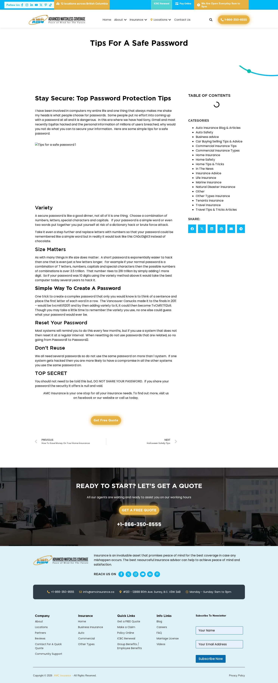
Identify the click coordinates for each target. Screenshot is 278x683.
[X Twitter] (128, 574)
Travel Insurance (208, 205)
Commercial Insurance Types (218, 150)
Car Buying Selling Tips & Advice (219, 141)
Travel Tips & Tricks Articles (216, 209)
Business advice (207, 137)
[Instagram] (135, 574)
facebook (85, 398)
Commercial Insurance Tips (216, 146)
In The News (205, 169)
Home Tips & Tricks (210, 164)
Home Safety (205, 159)
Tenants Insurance (210, 200)
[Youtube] (143, 574)
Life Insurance (206, 178)
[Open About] (125, 20)
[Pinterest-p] (157, 574)
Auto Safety (204, 132)
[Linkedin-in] (150, 574)
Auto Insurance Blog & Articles (218, 128)
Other (200, 191)
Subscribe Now (211, 658)
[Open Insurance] (145, 20)
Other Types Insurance (213, 196)
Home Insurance (208, 155)
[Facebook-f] (121, 574)
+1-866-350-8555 (139, 524)
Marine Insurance (208, 182)
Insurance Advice (208, 173)
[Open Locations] (169, 20)
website (108, 398)
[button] (211, 20)
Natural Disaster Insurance (215, 187)
